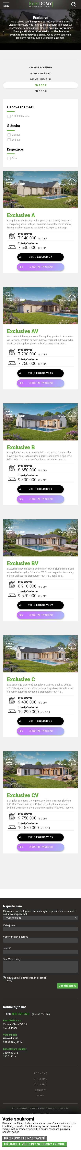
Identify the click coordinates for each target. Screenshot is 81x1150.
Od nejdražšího (40, 73)
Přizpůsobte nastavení (24, 1138)
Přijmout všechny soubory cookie (34, 1144)
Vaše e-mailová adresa (15, 936)
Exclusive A (21, 215)
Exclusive (40, 1084)
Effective (40, 1079)
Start (40, 1096)
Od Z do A (41, 91)
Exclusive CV (23, 795)
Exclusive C (21, 679)
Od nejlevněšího (40, 67)
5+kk (14, 158)
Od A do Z (41, 85)
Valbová (16, 135)
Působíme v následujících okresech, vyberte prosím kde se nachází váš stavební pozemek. (39, 913)
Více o (40, 257)
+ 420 (16, 1014)
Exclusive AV (22, 331)
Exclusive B (21, 447)
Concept (41, 1090)
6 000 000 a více (21, 116)
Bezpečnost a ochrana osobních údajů (40, 1108)
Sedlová (16, 139)
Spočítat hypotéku (41, 267)
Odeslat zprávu (67, 985)
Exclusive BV (22, 563)
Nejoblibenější (40, 79)
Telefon (7, 948)
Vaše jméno (9, 925)
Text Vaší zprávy (12, 959)
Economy (40, 1073)
